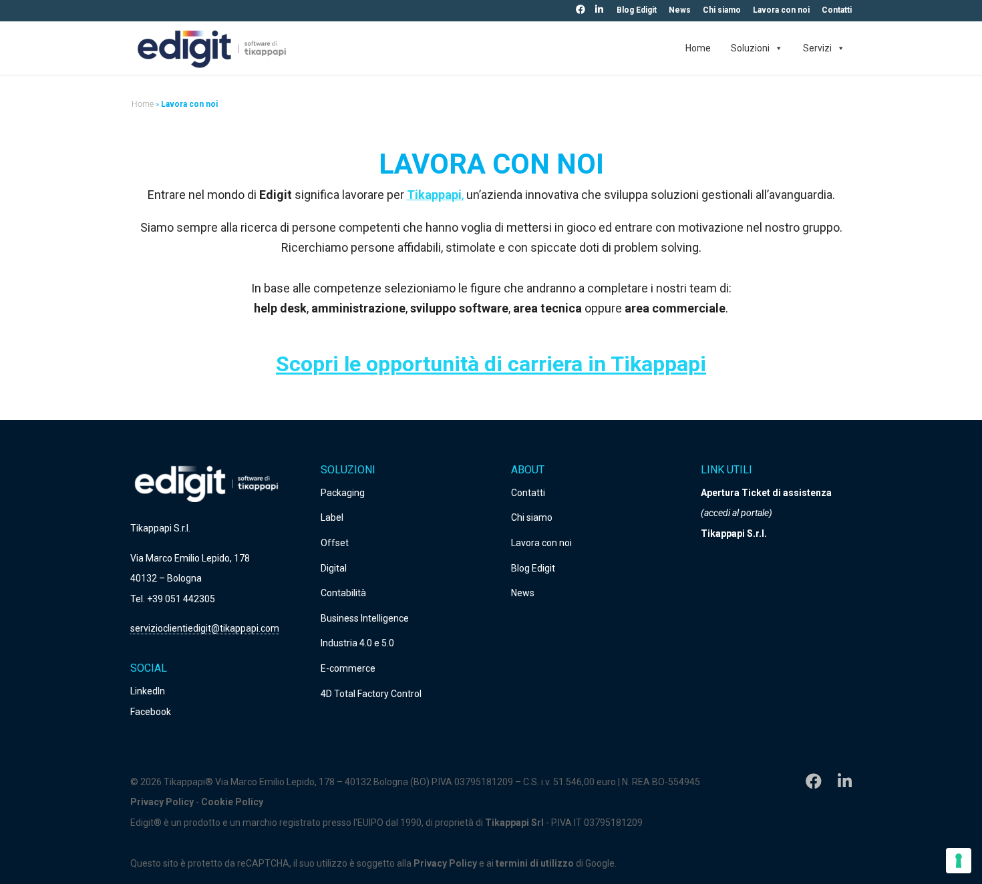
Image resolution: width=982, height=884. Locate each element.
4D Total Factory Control (371, 693)
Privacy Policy (162, 802)
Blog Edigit (637, 10)
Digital (334, 568)
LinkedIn (147, 691)
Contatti (837, 10)
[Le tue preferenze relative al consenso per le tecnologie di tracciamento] (958, 860)
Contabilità (343, 593)
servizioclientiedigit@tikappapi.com (204, 628)
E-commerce (348, 668)
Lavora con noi (781, 10)
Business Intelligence (365, 618)
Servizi (817, 48)
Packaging (343, 492)
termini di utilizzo (535, 863)
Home (698, 48)
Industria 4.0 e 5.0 (357, 643)
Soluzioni (750, 48)
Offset (335, 542)
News (680, 10)
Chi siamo (722, 10)
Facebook (150, 711)
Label (332, 517)
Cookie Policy (232, 802)
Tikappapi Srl (515, 822)
